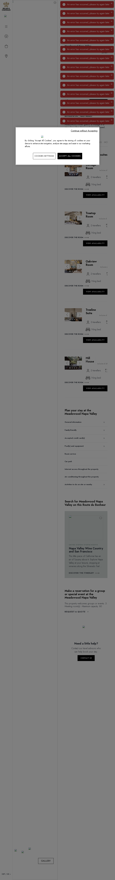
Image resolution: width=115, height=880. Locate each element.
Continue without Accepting (84, 130)
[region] (57, 146)
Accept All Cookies (70, 156)
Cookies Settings (44, 156)
